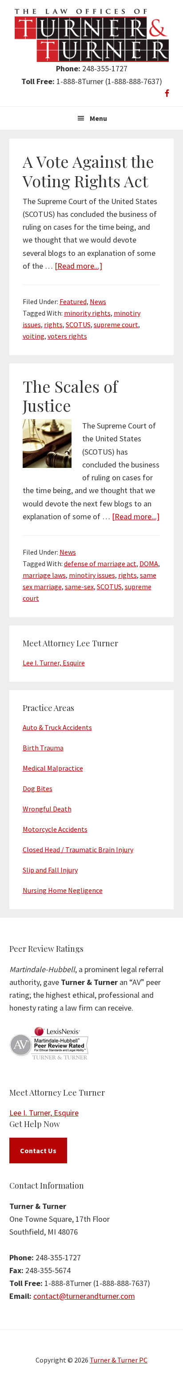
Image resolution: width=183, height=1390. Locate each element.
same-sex (79, 586)
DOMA (148, 563)
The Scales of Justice (70, 395)
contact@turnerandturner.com (84, 1296)
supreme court (116, 324)
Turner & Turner (91, 35)
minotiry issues (92, 575)
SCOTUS (78, 324)
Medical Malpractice (53, 768)
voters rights (67, 336)
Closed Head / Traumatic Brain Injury (78, 849)
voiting (33, 336)
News (98, 301)
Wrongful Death (47, 808)
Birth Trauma (43, 747)
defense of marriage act (100, 563)
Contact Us (38, 1150)
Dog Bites (37, 788)
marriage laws (44, 575)
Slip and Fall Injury (50, 869)
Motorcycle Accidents (55, 829)
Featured (73, 301)
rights (53, 324)
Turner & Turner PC (118, 1359)
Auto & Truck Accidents (57, 727)
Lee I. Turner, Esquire (54, 662)
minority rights (87, 313)
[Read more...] (78, 266)
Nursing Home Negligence (63, 890)
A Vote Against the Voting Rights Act (88, 171)
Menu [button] (98, 118)
